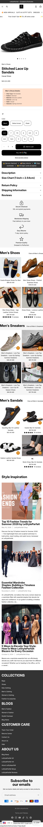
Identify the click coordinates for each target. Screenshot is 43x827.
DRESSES (36, 12)
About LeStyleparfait (9, 765)
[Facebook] (12, 817)
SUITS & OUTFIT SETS (24, 12)
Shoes (4, 684)
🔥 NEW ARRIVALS (8, 12)
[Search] (7, 6)
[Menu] (2, 6)
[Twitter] (27, 817)
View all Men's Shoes (36, 253)
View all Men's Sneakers (34, 326)
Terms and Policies (21, 813)
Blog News (5, 719)
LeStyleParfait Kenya (9, 769)
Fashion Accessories (9, 699)
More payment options (21, 157)
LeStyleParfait (24, 808)
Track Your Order (7, 730)
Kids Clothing (6, 688)
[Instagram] (16, 817)
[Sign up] (38, 795)
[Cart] (40, 6)
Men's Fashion (6, 709)
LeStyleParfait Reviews (9, 772)
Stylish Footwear (7, 716)
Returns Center (7, 733)
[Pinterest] (30, 817)
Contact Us (5, 737)
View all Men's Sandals (35, 401)
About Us (5, 740)
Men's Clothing (7, 691)
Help (3, 744)
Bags (3, 681)
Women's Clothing (8, 695)
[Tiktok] (23, 817)
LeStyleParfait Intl (8, 761)
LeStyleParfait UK (8, 758)
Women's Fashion (8, 712)
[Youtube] (19, 817)
